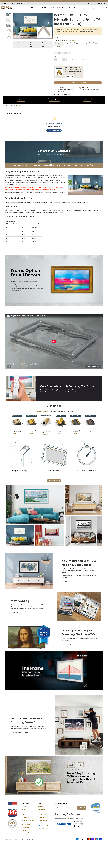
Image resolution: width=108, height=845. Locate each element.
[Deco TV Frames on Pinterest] (7, 3)
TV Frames (30, 7)
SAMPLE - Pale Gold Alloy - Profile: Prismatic (46, 421)
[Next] (51, 26)
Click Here (28, 194)
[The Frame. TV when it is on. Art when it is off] (54, 670)
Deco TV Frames (13, 839)
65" (96, 43)
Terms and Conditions (43, 820)
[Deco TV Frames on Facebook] (9, 3)
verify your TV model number (72, 31)
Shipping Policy (41, 809)
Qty (55, 56)
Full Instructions (54, 481)
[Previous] (14, 26)
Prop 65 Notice (17, 105)
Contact (76, 7)
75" (58, 46)
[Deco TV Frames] (7, 8)
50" (77, 43)
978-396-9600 (19, 3)
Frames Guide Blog (26, 817)
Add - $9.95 (69, 76)
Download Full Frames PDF (42, 411)
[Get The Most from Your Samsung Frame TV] (79, 725)
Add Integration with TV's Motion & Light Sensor (79, 563)
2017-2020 (62, 53)
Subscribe (81, 807)
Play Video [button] (54, 341)
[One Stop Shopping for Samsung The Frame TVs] (29, 637)
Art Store (43, 7)
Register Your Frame (26, 833)
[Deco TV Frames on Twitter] (12, 3)
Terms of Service (42, 817)
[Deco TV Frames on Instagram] (2, 3)
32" (58, 43)
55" (87, 43)
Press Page (24, 830)
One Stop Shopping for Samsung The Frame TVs (78, 632)
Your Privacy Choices (45, 825)
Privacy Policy (41, 812)
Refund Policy (41, 806)
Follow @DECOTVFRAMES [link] (19, 732)
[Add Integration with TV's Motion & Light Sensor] (29, 571)
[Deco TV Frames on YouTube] (5, 3)
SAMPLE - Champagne (17, 421)
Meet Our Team (25, 827)
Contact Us (24, 812)
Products (24, 806)
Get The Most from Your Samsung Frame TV (27, 720)
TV (36, 7)
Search (23, 809)
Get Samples (63, 7)
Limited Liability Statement (44, 814)
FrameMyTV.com (58, 392)
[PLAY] (33, 26)
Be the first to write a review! (54, 130)
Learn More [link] (66, 581)
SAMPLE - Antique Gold (32, 421)
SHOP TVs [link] (65, 644)
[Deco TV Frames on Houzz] (14, 3)
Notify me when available (78, 82)
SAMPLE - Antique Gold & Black (76, 421)
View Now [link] (14, 612)
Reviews (49, 7)
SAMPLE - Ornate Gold (61, 421)
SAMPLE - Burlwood (90, 421)
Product (19, 100)
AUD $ (89, 3)
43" (68, 43)
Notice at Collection (42, 828)
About (70, 7)
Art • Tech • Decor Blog (27, 824)
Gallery (55, 7)
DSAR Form (40, 823)
